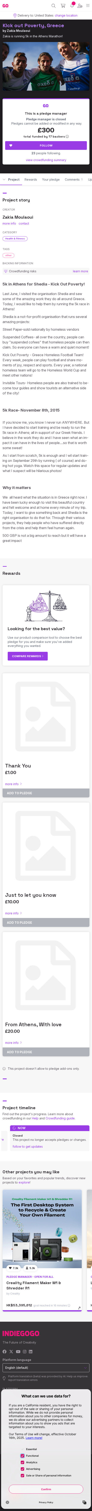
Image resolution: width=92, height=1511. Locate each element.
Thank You (18, 765)
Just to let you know (30, 895)
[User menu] (80, 6)
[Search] (53, 5)
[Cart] (63, 5)
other (8, 255)
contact (24, 223)
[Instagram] (24, 1352)
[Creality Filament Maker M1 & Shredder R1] (42, 1229)
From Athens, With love (33, 1024)
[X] (11, 1352)
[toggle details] (81, 1310)
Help (35, 1118)
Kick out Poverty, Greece (33, 25)
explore (24, 1182)
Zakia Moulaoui (18, 30)
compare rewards (27, 656)
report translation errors (23, 1380)
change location (66, 15)
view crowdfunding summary (46, 160)
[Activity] (72, 5)
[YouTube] (18, 1352)
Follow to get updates (28, 1146)
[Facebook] (5, 1352)
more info (9, 223)
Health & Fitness (15, 238)
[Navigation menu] (88, 5)
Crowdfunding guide (60, 1118)
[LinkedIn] (30, 1352)
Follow (46, 145)
